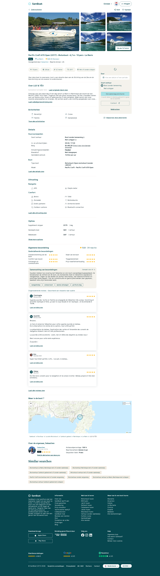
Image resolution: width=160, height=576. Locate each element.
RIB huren (84, 501)
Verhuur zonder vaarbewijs (90, 514)
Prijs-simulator (60, 507)
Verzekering (59, 505)
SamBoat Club (60, 514)
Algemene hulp (113, 534)
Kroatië (110, 509)
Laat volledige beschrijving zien (40, 102)
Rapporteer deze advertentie (116, 118)
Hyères (110, 503)
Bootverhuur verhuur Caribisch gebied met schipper (46, 482)
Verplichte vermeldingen (56, 566)
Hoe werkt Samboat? (115, 536)
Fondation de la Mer (62, 520)
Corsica (110, 507)
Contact (111, 539)
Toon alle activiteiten (36, 121)
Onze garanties (60, 503)
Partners (89, 566)
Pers (56, 518)
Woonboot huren (87, 512)
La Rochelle (112, 505)
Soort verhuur (106, 83)
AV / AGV (81, 566)
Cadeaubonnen (60, 512)
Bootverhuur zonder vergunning (78, 477)
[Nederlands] (116, 3)
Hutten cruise (86, 516)
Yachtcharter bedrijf (62, 509)
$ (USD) (125, 566)
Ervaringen (58, 522)
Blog (56, 524)
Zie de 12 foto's (123, 48)
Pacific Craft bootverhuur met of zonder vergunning (47, 477)
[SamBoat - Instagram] (86, 535)
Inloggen (126, 3)
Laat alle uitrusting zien (37, 213)
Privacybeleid (70, 566)
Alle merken (85, 520)
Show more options (35, 239)
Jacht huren (85, 503)
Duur (102, 73)
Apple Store (42, 535)
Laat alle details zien (36, 171)
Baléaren (111, 512)
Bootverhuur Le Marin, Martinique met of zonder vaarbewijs (49, 468)
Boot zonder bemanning (112, 85)
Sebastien (45, 62)
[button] (30, 403)
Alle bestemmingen (114, 514)
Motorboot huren (87, 499)
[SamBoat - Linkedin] (90, 535)
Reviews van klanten (62, 516)
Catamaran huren (87, 507)
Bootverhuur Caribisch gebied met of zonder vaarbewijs (48, 472)
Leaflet (129, 432)
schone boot (48, 285)
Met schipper (109, 88)
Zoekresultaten (36, 9)
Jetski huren (85, 509)
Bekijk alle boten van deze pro (48, 455)
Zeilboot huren (86, 505)
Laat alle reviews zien (36, 390)
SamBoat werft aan (62, 501)
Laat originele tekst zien (58, 90)
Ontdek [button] (107, 4)
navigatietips (35, 285)
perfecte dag (77, 285)
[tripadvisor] (104, 553)
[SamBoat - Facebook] (82, 535)
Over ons (58, 499)
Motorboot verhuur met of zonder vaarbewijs (85, 472)
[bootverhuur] (35, 3)
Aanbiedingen (86, 518)
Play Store (42, 541)
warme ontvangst (63, 285)
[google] (67, 553)
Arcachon (111, 501)
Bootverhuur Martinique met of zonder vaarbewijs (89, 468)
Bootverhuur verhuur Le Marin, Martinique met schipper (111, 477)
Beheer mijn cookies (115, 541)
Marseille (111, 499)
